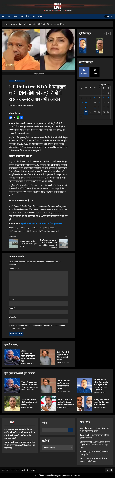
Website (12, 317)
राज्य (21, 16)
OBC (23, 231)
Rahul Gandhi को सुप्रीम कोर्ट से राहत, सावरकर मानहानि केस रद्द (66, 402)
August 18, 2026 (100, 392)
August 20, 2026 (63, 362)
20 (95, 107)
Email (12, 308)
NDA (45, 228)
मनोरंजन (40, 16)
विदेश (15, 16)
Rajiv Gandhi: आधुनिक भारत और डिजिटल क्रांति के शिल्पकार (63, 356)
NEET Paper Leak (15, 231)
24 (82, 112)
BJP (41, 228)
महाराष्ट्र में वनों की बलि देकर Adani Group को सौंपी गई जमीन (101, 402)
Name (12, 299)
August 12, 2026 (100, 407)
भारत (9, 16)
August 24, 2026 (28, 364)
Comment (14, 268)
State (23, 81)
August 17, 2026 (28, 407)
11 (86, 102)
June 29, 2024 (21, 105)
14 (99, 102)
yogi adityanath (53, 231)
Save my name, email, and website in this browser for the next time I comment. (38, 327)
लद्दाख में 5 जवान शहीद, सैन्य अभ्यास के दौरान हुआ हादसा (41, 223)
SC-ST (29, 231)
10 (82, 102)
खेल (34, 16)
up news (35, 231)
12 (90, 102)
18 (86, 107)
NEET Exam (52, 228)
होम (3, 16)
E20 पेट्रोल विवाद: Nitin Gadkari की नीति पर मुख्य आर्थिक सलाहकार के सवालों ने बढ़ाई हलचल (101, 384)
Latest (11, 81)
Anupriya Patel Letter (32, 228)
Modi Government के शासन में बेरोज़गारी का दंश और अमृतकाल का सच (28, 356)
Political (17, 81)
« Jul (80, 121)
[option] (86, 47)
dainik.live (76, 475)
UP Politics (43, 231)
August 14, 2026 (64, 407)
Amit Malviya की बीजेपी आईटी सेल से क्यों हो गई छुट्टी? (29, 402)
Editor (12, 105)
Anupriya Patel (19, 228)
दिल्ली (27, 16)
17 (82, 107)
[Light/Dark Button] (106, 16)
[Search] (111, 16)
